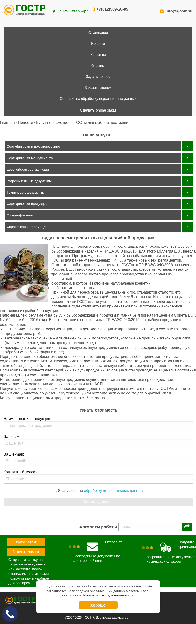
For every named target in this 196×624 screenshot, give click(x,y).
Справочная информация (27, 227)
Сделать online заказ (98, 110)
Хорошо (98, 605)
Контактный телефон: (23, 472)
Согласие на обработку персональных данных (98, 99)
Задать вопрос (98, 77)
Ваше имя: (13, 437)
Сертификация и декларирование (33, 146)
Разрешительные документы (29, 181)
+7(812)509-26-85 (112, 9)
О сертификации (20, 215)
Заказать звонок (98, 88)
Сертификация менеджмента (30, 158)
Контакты (98, 55)
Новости (98, 44)
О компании (98, 33)
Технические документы (25, 192)
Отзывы (98, 66)
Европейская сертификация (29, 169)
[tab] (99, 146)
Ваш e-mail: (14, 454)
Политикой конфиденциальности (108, 595)
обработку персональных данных (113, 491)
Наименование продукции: (27, 419)
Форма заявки (25, 542)
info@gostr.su (178, 11)
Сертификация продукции (27, 204)
